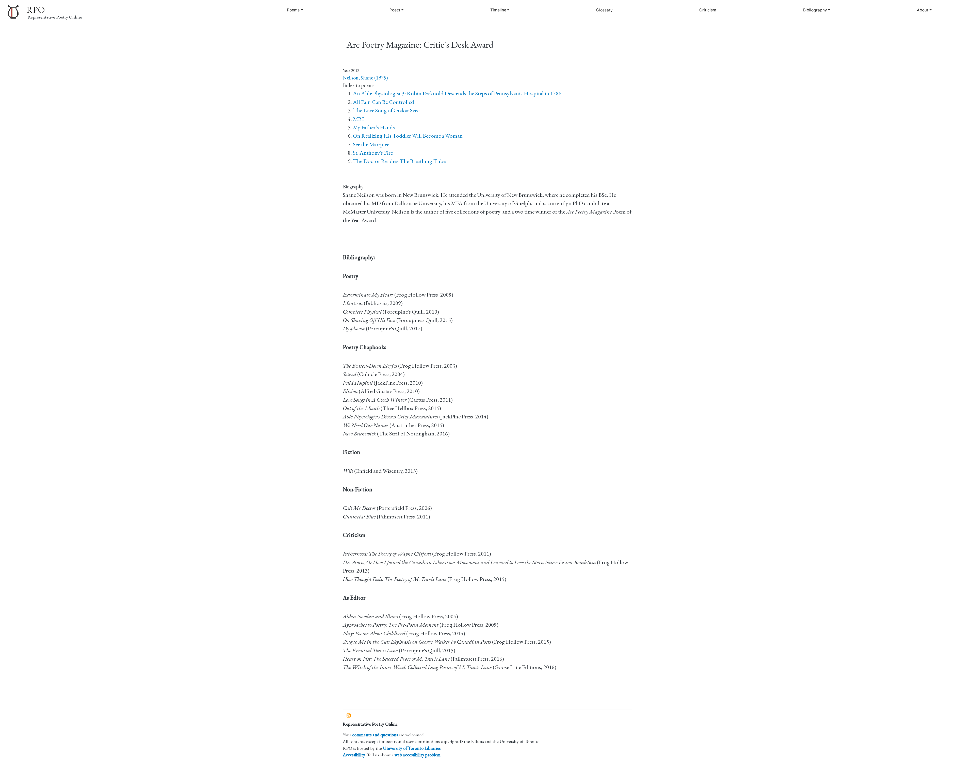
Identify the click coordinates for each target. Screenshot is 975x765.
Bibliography (815, 10)
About (922, 10)
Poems (293, 10)
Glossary (604, 10)
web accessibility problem (418, 755)
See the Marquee (371, 144)
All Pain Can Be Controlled (383, 102)
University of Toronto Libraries (412, 748)
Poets (394, 10)
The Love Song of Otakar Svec (386, 110)
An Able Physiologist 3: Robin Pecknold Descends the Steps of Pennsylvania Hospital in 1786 (457, 93)
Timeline (498, 10)
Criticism (707, 10)
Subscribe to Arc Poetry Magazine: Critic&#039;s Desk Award (349, 715)
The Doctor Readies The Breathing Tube (399, 161)
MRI (358, 119)
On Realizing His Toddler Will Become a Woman (408, 135)
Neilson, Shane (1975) (365, 77)
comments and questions (375, 735)
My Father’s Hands (374, 127)
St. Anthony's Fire (373, 152)
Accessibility (354, 755)
